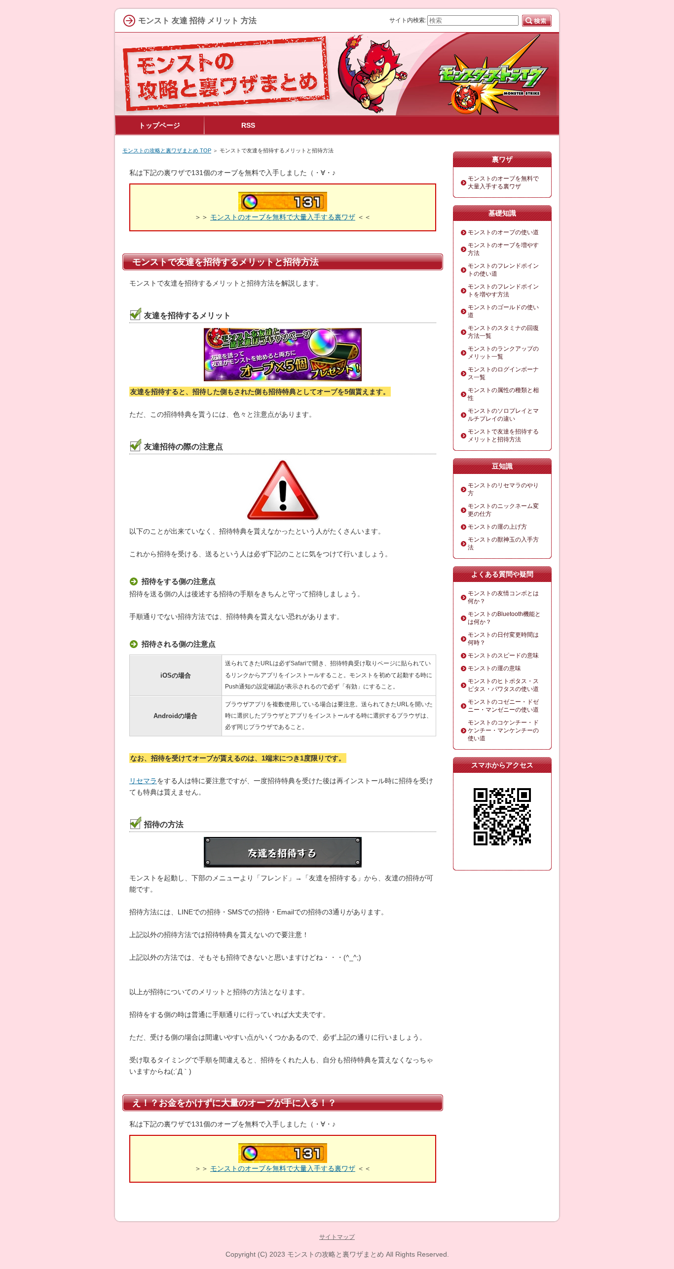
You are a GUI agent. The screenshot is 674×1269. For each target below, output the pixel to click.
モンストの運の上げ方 (497, 526)
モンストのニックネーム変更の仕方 (503, 510)
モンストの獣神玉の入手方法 (503, 543)
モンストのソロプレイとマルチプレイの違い (503, 414)
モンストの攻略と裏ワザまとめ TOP (166, 150)
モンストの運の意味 (494, 668)
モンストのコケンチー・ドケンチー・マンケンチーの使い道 (503, 730)
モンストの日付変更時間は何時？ (503, 638)
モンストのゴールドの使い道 (503, 311)
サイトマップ (337, 1236)
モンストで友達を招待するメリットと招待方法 (503, 435)
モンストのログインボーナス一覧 (503, 373)
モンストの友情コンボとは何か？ (503, 597)
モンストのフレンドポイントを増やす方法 (503, 290)
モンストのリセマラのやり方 (503, 489)
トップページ (159, 125)
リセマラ (143, 781)
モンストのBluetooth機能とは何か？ (504, 618)
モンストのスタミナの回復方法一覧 (503, 332)
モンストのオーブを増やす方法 (503, 249)
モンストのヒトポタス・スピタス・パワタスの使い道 (503, 685)
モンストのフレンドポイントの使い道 (503, 269)
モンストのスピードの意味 (503, 655)
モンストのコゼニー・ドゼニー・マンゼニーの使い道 (503, 705)
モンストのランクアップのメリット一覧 (503, 352)
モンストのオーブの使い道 (503, 232)
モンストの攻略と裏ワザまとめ (335, 1254)
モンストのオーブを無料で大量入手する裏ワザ (282, 217)
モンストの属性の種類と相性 (503, 394)
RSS (248, 125)
